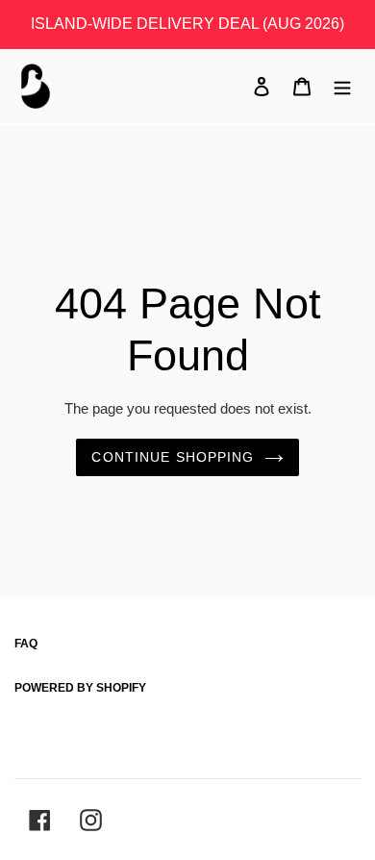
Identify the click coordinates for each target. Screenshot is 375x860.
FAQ (26, 643)
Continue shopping (172, 457)
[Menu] (342, 85)
